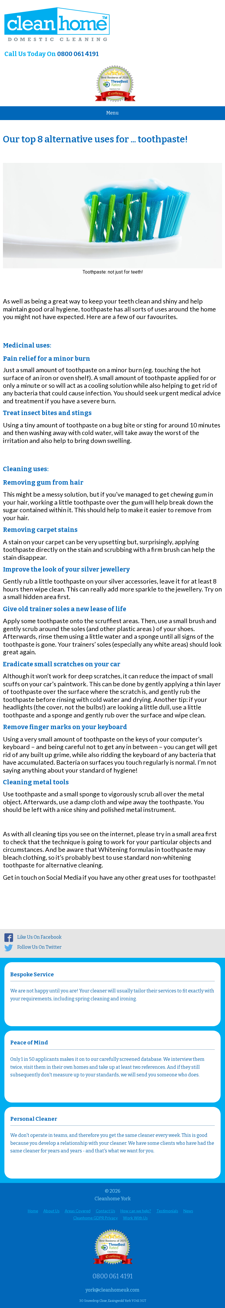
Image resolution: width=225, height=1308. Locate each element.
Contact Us (105, 1210)
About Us (51, 1210)
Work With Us (135, 1218)
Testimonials (167, 1210)
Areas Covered (78, 1210)
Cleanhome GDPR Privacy (95, 1218)
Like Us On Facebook (39, 937)
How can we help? (135, 1210)
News (188, 1210)
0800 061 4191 (78, 54)
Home (33, 1210)
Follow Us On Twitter (39, 947)
